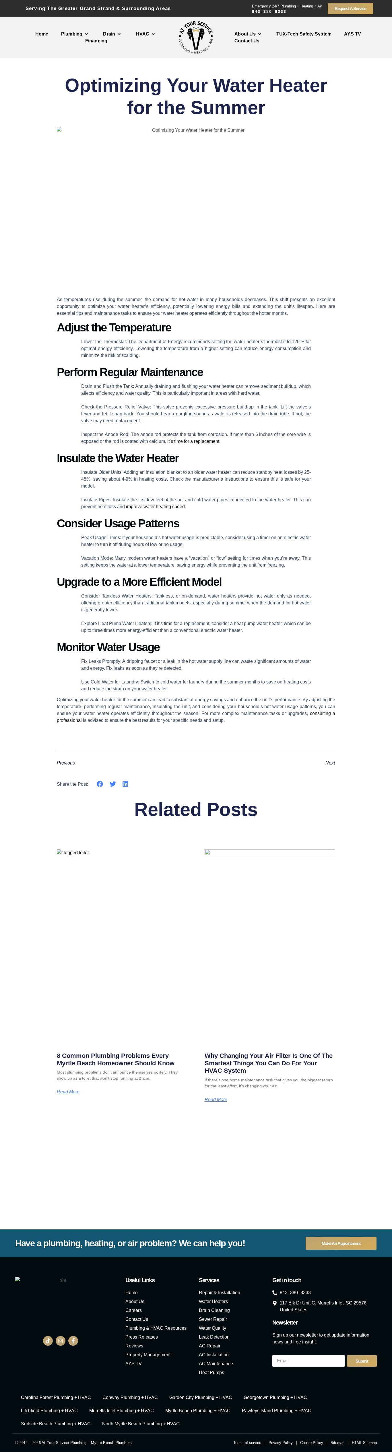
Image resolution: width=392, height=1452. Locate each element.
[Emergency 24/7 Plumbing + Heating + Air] (245, 8)
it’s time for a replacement (193, 441)
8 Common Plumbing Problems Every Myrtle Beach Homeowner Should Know (115, 1059)
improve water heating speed (155, 506)
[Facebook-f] (73, 1341)
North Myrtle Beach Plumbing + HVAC (141, 1423)
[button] (100, 784)
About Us (245, 34)
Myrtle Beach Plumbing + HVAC (197, 1410)
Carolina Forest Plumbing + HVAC (56, 1397)
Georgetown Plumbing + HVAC (275, 1397)
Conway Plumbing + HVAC (130, 1397)
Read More (68, 1092)
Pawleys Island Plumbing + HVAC (276, 1410)
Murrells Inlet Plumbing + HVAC (121, 1410)
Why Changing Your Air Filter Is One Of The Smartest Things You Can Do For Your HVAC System (269, 1063)
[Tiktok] (48, 1341)
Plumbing (72, 34)
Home (41, 34)
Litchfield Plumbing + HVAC (49, 1410)
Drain (109, 34)
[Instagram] (60, 1341)
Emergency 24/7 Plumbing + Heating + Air (287, 6)
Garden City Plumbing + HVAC (200, 1397)
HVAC (142, 34)
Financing (96, 40)
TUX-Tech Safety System (303, 34)
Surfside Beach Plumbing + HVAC (56, 1423)
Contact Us (246, 40)
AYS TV (352, 34)
